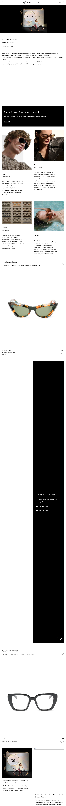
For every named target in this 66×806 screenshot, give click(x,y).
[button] (63, 353)
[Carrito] (63, 2)
